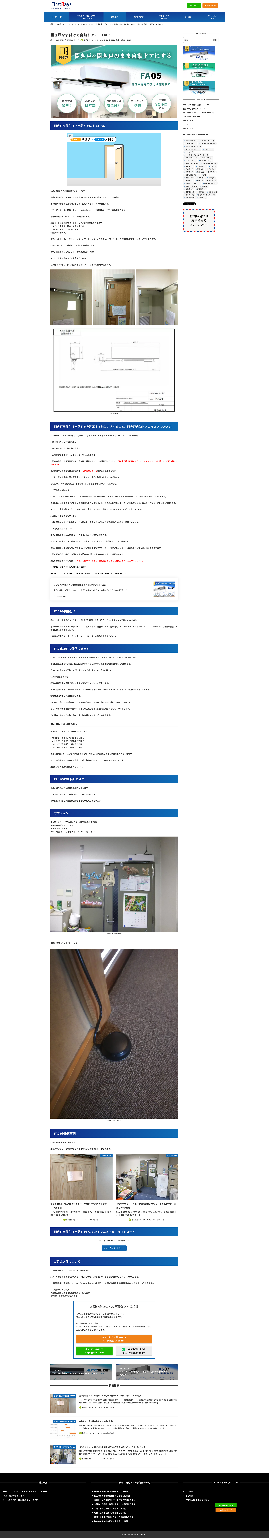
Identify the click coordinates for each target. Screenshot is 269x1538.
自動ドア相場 (210, 183)
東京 (201, 178)
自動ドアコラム (193, 183)
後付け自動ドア (192, 175)
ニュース (186, 124)
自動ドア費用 (192, 186)
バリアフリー (192, 158)
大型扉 (189, 172)
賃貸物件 (190, 192)
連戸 (201, 192)
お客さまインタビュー (191, 116)
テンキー (208, 149)
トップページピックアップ (197, 155)
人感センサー (192, 163)
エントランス (192, 141)
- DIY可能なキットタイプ (20, 1500)
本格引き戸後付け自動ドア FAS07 (196, 105)
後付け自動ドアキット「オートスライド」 (199, 112)
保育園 (189, 166)
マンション (191, 161)
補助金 (189, 189)
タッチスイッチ (193, 149)
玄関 (211, 178)
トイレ (189, 152)
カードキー (191, 143)
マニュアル (207, 158)
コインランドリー (207, 143)
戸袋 (206, 175)
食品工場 (190, 198)
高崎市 (202, 198)
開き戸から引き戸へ (206, 195)
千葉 (213, 166)
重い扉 (213, 192)
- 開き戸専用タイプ (13, 1495)
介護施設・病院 (209, 163)
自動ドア (211, 181)
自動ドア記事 (188, 128)
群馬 (200, 181)
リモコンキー (206, 161)
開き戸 (190, 195)
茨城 (205, 186)
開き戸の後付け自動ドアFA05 (120, 40)
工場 (200, 172)
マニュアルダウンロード (114, 1248)
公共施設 (201, 166)
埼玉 (200, 169)
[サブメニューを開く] (217, 105)
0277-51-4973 (194, 5)
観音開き (201, 189)
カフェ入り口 (208, 141)
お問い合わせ (211, 5)
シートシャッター (193, 146)
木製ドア (190, 178)
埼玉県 (210, 169)
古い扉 (189, 169)
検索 (215, 40)
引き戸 (212, 172)
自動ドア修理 (188, 120)
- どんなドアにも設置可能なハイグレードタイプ (26, 1491)
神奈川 (189, 181)
